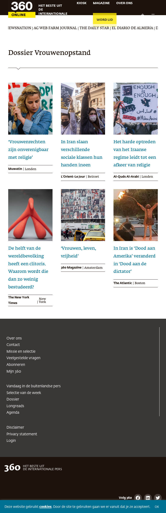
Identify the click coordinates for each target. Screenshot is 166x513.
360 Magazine (71, 267)
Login (11, 441)
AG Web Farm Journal (46, 28)
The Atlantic (122, 283)
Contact (13, 345)
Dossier (12, 399)
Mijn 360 (13, 371)
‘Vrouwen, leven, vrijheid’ (78, 252)
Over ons (14, 338)
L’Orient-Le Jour (73, 176)
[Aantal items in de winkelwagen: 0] (142, 15)
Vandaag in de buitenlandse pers (33, 386)
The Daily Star (86, 28)
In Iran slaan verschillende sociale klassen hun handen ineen (81, 153)
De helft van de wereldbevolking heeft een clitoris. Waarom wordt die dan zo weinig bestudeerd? (28, 267)
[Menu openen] (153, 15)
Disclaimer (15, 427)
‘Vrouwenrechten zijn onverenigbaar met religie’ (28, 150)
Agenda (12, 413)
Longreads (15, 406)
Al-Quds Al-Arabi (126, 176)
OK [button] (157, 507)
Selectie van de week (23, 393)
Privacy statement (21, 434)
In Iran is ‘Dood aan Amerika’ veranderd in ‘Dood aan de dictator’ (134, 260)
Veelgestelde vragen (23, 358)
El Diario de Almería (123, 28)
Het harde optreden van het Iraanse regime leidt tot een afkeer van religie (134, 153)
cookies (45, 506)
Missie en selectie (20, 352)
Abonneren (15, 365)
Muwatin (15, 168)
